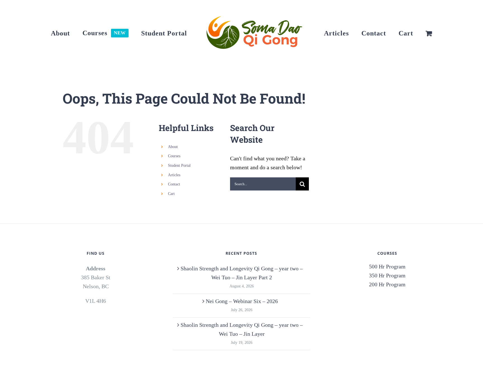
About (173, 147)
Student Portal (179, 165)
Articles (174, 175)
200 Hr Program (387, 284)
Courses (174, 156)
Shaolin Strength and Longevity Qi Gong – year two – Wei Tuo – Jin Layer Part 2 (242, 272)
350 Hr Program (387, 275)
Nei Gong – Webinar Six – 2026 (242, 301)
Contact (174, 184)
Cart (171, 194)
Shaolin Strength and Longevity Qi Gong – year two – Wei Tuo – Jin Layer (242, 329)
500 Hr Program (387, 266)
